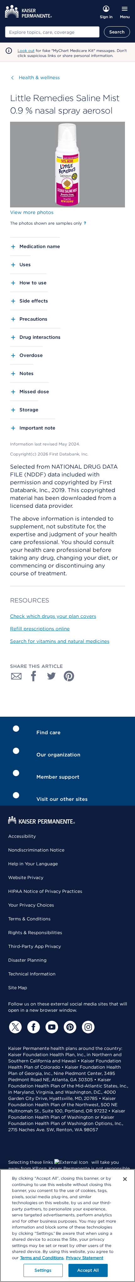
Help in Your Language (33, 863)
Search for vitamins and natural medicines (59, 641)
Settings (43, 1270)
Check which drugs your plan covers (53, 616)
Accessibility (22, 836)
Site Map (17, 987)
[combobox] (52, 32)
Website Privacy (25, 877)
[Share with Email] (16, 676)
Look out (26, 50)
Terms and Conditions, (42, 1257)
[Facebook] (32, 1027)
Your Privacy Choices (31, 905)
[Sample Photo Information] (85, 223)
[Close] (125, 1179)
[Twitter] (14, 1027)
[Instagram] (87, 1027)
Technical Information (32, 973)
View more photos (31, 212)
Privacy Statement (84, 1257)
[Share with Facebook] (34, 676)
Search (117, 31)
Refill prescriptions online (40, 629)
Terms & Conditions (29, 918)
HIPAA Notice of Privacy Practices (45, 891)
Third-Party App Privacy (34, 946)
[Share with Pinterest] (69, 676)
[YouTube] (51, 1027)
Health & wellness (39, 77)
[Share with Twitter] (51, 676)
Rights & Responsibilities (35, 932)
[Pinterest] (69, 1027)
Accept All (87, 1270)
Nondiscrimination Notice (36, 849)
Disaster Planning (27, 960)
